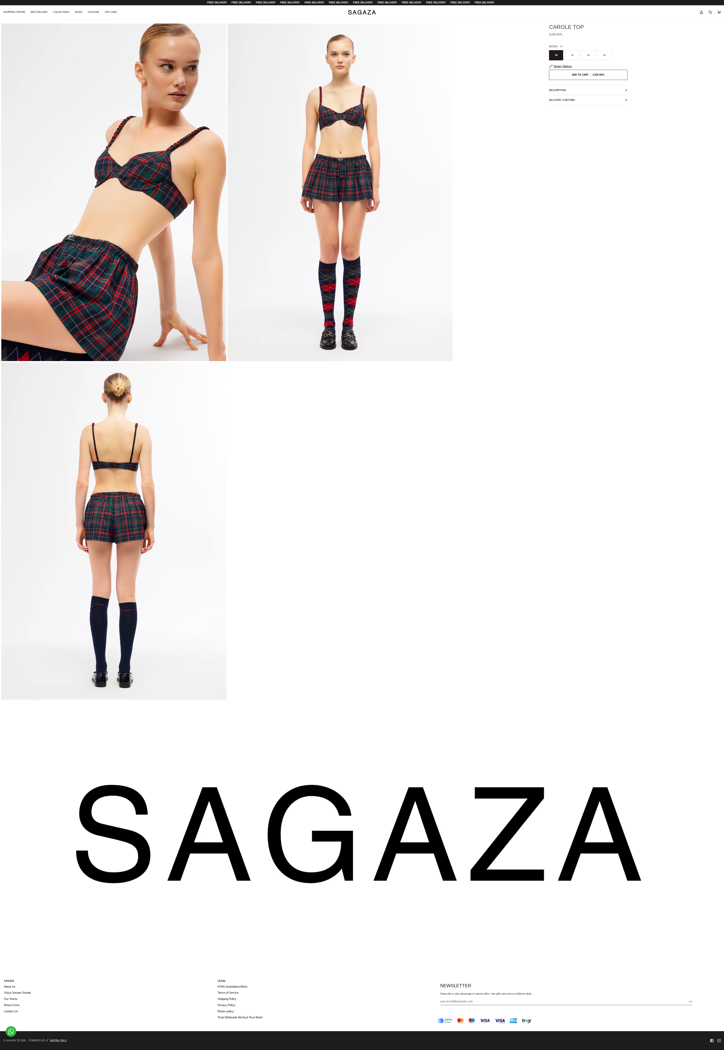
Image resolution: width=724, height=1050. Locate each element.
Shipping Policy (227, 998)
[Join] (687, 1001)
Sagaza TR (13, 1040)
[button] (15, 12)
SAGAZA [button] (9, 980)
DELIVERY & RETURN (562, 100)
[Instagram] (719, 1040)
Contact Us (11, 1011)
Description (557, 90)
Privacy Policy (226, 1005)
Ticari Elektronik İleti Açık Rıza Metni (240, 1017)
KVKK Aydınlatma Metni (232, 986)
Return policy (226, 1011)
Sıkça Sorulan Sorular (17, 992)
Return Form (12, 1005)
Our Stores (11, 998)
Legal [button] (222, 980)
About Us (9, 986)
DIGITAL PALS (58, 1040)
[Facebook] (712, 1040)
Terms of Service (228, 992)
